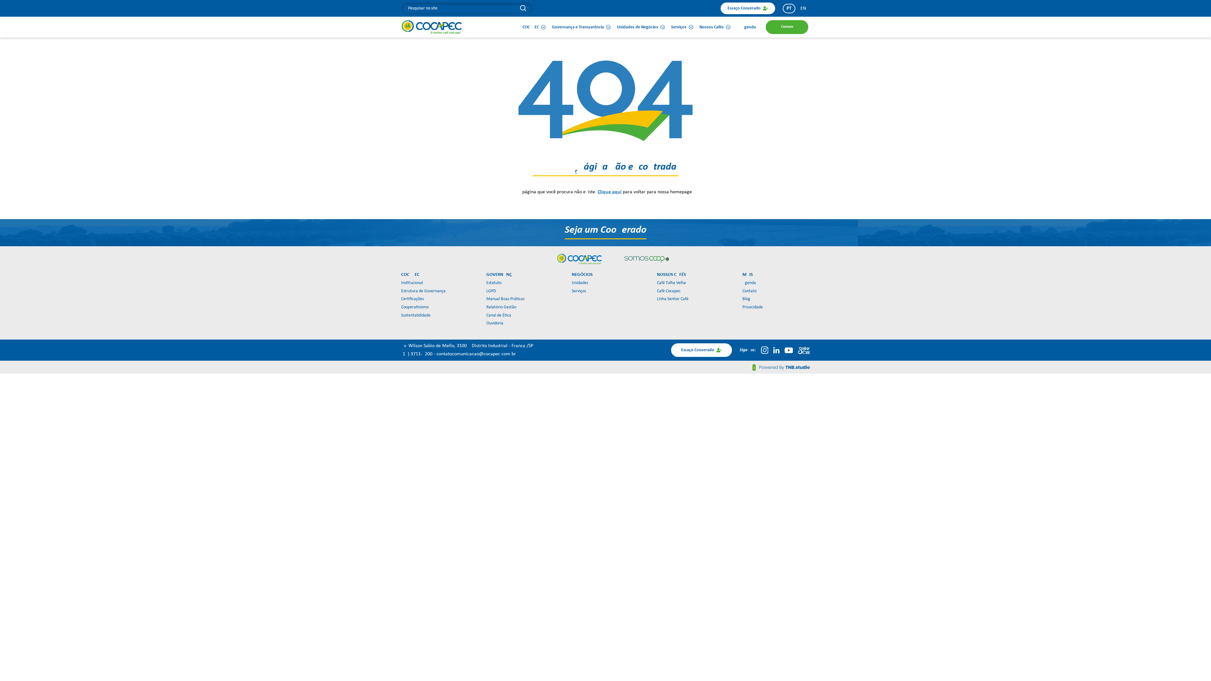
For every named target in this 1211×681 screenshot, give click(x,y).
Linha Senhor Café (672, 299)
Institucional (412, 283)
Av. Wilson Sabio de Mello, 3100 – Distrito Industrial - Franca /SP (467, 345)
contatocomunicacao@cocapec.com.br (476, 354)
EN (803, 8)
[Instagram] (764, 350)
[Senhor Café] (804, 350)
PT (789, 8)
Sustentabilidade (415, 315)
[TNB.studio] (781, 367)
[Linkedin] (776, 350)
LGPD (491, 291)
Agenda (749, 283)
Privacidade (752, 307)
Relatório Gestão (501, 307)
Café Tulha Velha (671, 283)
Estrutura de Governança (423, 291)
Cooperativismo (415, 307)
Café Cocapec (669, 291)
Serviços (579, 291)
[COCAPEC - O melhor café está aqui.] (432, 27)
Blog (746, 299)
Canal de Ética (498, 315)
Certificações (412, 299)
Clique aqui (610, 192)
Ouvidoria (494, 323)
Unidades (580, 283)
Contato (749, 291)
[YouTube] (789, 350)
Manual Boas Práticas (505, 299)
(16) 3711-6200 (417, 354)
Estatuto (493, 283)
